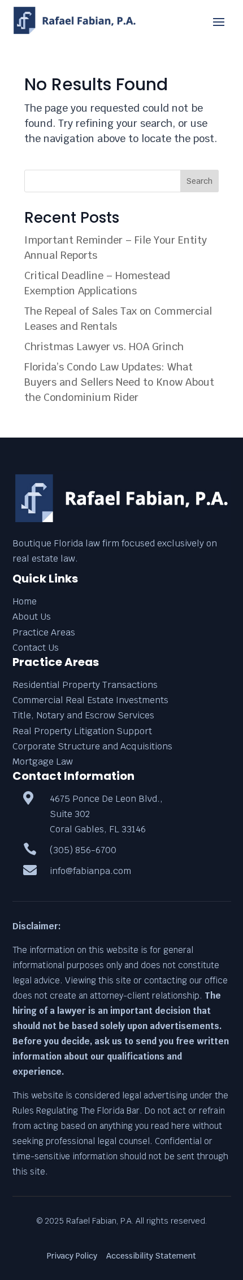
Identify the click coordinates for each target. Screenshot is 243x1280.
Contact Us (35, 648)
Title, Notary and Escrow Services (83, 715)
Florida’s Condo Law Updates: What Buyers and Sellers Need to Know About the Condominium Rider (119, 382)
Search (199, 181)
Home (24, 601)
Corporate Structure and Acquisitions (92, 746)
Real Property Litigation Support (82, 731)
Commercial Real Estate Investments (90, 700)
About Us (31, 617)
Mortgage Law (42, 761)
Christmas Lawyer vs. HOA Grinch (104, 346)
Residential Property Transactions (85, 685)
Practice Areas (43, 632)
